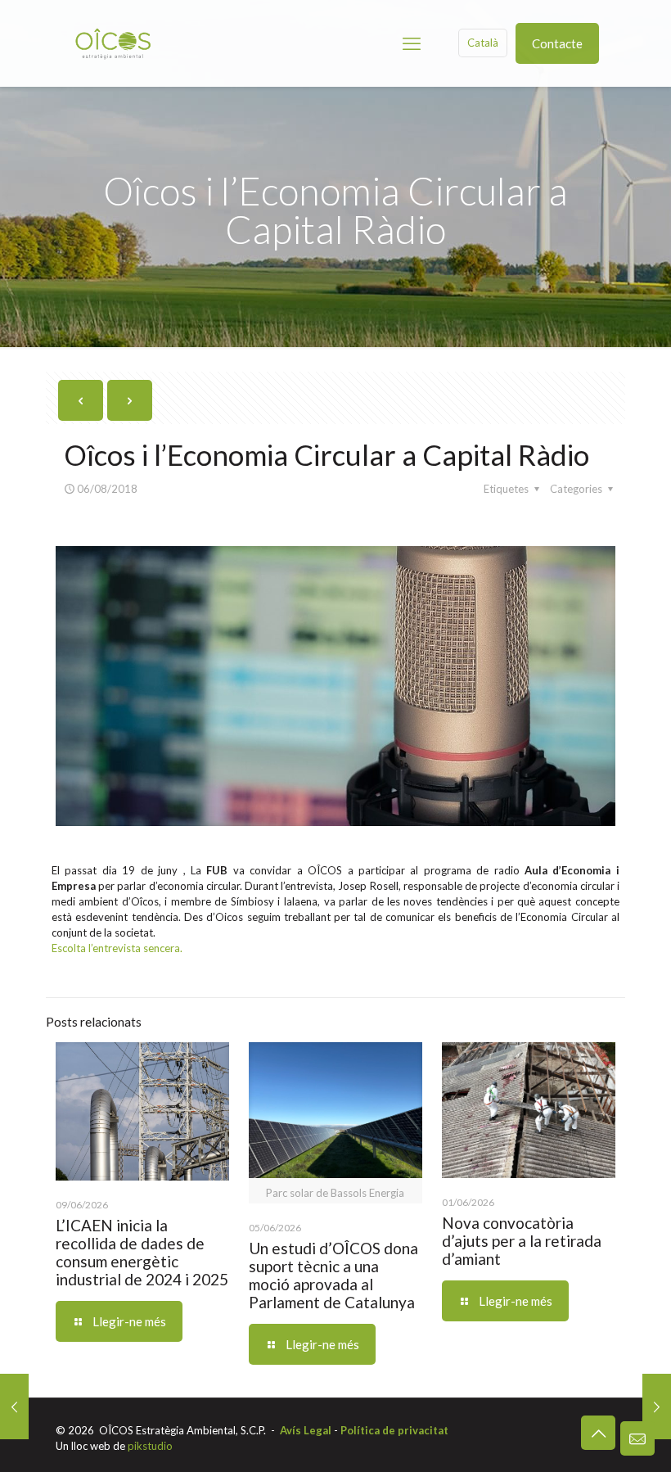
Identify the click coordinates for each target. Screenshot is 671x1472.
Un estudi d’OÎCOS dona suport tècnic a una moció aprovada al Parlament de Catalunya (333, 1275)
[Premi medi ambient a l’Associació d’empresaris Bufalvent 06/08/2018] (14, 1406)
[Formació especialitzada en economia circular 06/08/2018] (656, 1406)
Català (482, 42)
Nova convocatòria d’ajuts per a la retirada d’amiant (521, 1240)
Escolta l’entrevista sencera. (117, 948)
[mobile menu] (412, 43)
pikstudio (150, 1445)
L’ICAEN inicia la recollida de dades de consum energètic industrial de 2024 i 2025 (142, 1252)
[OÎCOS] (113, 43)
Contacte (557, 43)
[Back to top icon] (598, 1433)
